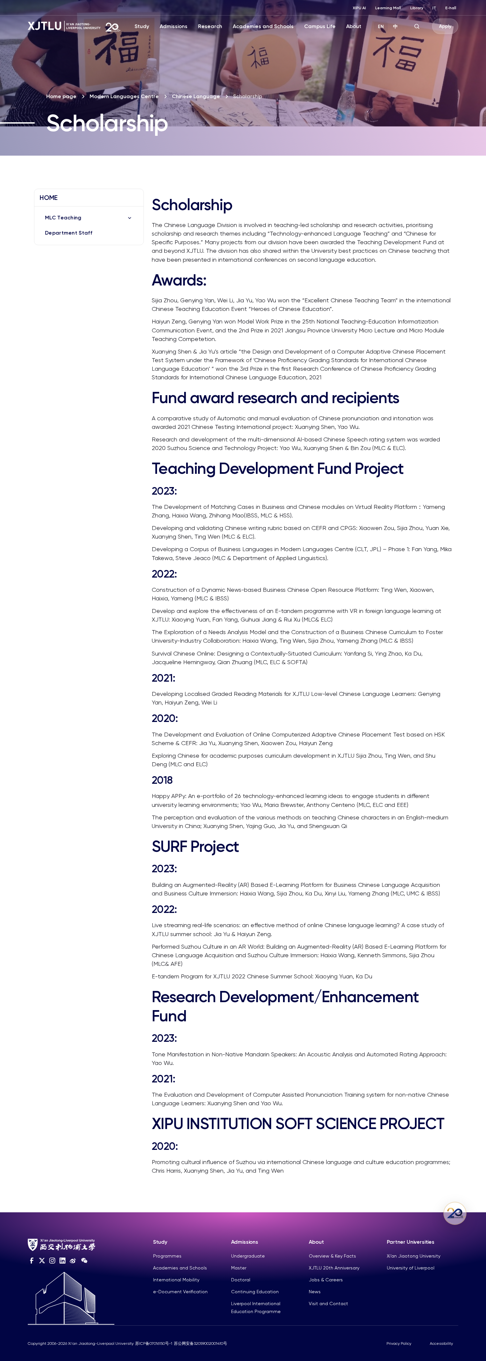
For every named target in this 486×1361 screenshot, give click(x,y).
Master (238, 1267)
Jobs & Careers (326, 1279)
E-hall (450, 8)
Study (142, 26)
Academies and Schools (263, 26)
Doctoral (240, 1279)
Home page (61, 96)
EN (381, 26)
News (315, 1291)
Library (416, 8)
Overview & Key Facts (332, 1256)
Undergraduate (248, 1256)
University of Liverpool (410, 1267)
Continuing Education (255, 1291)
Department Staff (68, 233)
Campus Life (320, 26)
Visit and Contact (328, 1303)
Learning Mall (388, 8)
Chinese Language (196, 96)
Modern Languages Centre (124, 96)
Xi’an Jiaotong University (413, 1256)
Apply (445, 26)
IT (434, 8)
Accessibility (441, 1343)
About (353, 26)
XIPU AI (359, 8)
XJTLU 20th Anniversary (334, 1267)
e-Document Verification (180, 1291)
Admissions (173, 26)
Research (210, 26)
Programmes (167, 1256)
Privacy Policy (398, 1343)
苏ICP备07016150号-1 (153, 1343)
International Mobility (176, 1279)
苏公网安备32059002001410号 (200, 1343)
